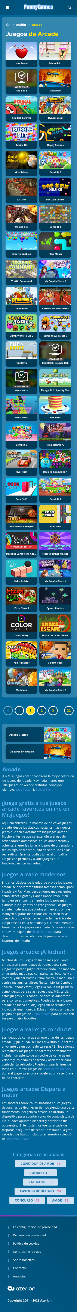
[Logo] (38, 7)
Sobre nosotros (24, 1260)
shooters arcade (18, 1139)
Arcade (37, 25)
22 (69, 710)
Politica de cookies (26, 1243)
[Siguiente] (19, 710)
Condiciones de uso (27, 1252)
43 (37, 1200)
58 (66, 1200)
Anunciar (19, 1276)
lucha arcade (41, 1014)
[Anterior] (8, 710)
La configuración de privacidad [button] (35, 1227)
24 (59, 1191)
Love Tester (24, 789)
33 (50, 1182)
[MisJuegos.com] (8, 24)
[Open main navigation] (7, 7)
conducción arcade (56, 1069)
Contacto (19, 1268)
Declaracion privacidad (29, 1235)
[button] (69, 7)
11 (59, 1163)
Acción (21, 25)
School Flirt (44, 789)
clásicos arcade (42, 932)
